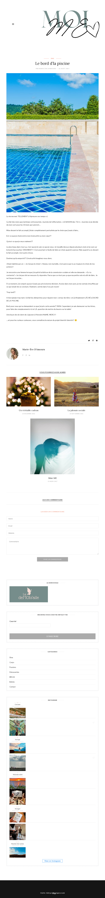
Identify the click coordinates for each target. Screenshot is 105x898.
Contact (12, 687)
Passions (12, 667)
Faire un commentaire (52, 559)
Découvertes (14, 672)
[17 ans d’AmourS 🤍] (17, 797)
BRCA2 (12, 677)
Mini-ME (52, 478)
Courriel (12, 621)
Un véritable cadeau (28, 410)
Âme (52, 58)
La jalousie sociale (76, 410)
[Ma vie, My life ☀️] (17, 763)
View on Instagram (52, 861)
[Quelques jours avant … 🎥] (17, 832)
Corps (11, 662)
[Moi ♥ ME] (70, 24)
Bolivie (11, 682)
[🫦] (17, 728)
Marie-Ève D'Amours (47, 68)
